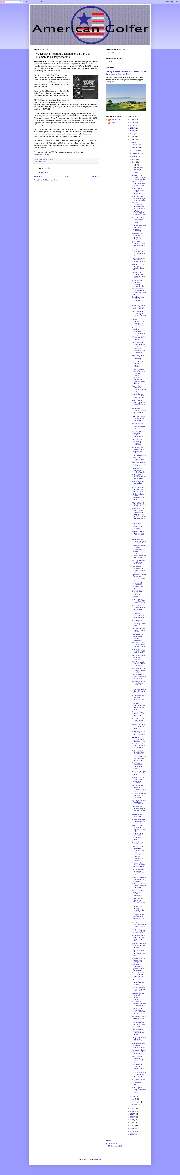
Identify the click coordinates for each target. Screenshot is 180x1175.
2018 (132, 142)
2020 (132, 137)
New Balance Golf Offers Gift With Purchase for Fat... (138, 510)
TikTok (110, 62)
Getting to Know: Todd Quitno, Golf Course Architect (139, 457)
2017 (132, 1108)
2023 (132, 128)
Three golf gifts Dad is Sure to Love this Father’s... (139, 630)
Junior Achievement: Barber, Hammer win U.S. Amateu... (138, 307)
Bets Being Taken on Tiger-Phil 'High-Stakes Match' (138, 752)
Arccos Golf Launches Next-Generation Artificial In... (139, 337)
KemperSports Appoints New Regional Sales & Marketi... (138, 380)
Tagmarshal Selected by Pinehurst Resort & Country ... (139, 577)
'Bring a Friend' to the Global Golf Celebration (139, 657)
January (135, 1105)
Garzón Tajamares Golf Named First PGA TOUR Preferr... (138, 372)
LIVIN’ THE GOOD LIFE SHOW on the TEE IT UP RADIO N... (139, 517)
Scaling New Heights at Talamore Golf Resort (139, 1018)
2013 (132, 1120)
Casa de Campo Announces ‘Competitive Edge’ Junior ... (139, 388)
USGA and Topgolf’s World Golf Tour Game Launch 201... (138, 938)
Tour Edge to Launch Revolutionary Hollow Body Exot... (138, 683)
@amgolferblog (113, 1143)
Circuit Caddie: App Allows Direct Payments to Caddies (138, 765)
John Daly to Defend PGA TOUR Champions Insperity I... (138, 836)
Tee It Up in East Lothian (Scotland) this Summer (139, 555)
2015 (132, 1114)
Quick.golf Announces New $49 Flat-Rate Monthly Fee (139, 945)
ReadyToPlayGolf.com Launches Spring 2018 (138, 960)
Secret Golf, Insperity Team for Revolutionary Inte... (138, 1081)
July (133, 159)
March (134, 1099)
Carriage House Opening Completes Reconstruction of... (139, 330)
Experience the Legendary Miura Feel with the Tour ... (138, 809)
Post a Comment (42, 172)
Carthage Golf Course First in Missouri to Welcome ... (139, 691)
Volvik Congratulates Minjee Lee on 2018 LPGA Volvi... (139, 260)
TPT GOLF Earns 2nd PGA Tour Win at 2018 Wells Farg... (139, 758)
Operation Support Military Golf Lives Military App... (138, 713)
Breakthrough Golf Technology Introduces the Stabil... (138, 996)
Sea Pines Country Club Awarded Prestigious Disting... (138, 220)
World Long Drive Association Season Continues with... (139, 828)
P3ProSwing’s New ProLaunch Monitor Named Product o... (139, 924)
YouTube (111, 53)
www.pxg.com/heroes (41, 154)
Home (67, 176)
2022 (132, 131)
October (135, 150)
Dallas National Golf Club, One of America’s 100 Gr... (139, 1045)
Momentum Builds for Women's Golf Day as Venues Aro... (139, 1051)
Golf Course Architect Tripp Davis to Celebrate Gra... (139, 802)
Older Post (94, 176)
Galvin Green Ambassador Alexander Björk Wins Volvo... (138, 967)
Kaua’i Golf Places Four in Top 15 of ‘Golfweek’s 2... (138, 1024)
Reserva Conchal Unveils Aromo (137, 843)
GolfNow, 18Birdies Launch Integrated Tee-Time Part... (139, 476)
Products (42, 161)
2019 (132, 139)
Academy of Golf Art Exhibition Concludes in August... (138, 548)
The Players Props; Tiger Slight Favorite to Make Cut (138, 871)
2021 (132, 134)
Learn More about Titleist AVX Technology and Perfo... (138, 849)
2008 (132, 1134)
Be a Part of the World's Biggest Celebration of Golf (139, 212)
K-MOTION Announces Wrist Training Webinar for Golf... (138, 706)
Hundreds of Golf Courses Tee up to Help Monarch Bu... (139, 177)
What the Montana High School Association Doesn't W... (138, 780)
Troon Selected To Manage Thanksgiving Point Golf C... (139, 952)
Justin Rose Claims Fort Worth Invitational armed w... (138, 267)
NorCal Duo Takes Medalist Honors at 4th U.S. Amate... (139, 489)
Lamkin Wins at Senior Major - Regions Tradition (138, 470)
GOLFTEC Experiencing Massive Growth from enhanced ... (138, 205)
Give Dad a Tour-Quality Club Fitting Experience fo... (139, 1003)
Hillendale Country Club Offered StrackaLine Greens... (138, 593)
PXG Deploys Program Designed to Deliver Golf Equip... (139, 608)
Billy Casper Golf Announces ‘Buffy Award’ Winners (138, 183)
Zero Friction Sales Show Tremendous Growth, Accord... (139, 676)
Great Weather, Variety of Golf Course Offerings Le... (138, 569)
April (133, 1096)
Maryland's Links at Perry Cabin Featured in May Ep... (138, 1059)
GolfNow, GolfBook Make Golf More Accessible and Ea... (138, 533)
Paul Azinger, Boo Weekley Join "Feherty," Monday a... (138, 901)
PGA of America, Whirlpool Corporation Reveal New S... (138, 283)
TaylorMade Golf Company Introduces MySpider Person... (139, 236)
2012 (132, 1122)
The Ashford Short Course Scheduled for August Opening (139, 344)
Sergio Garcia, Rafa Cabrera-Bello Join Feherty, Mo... (139, 670)
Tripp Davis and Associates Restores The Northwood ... (137, 442)
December (135, 145)
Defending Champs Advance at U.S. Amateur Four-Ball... (138, 450)
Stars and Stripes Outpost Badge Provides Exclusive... (137, 637)
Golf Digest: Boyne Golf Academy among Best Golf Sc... (138, 917)
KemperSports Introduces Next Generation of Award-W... (138, 525)
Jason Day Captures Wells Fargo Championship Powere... (138, 857)
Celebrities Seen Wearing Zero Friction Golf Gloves (137, 170)
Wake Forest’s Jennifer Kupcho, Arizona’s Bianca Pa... (138, 252)
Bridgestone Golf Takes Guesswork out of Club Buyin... (139, 864)
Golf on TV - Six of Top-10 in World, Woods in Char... (138, 974)
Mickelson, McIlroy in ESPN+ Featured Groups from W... (138, 989)
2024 (132, 125)
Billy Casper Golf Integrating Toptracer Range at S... (139, 788)
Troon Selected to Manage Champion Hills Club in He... (138, 909)
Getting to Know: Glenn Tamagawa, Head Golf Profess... (139, 1089)
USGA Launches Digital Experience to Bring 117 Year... (139, 541)
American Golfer (115, 119)
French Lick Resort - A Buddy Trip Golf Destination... (139, 879)
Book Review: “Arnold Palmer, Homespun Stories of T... (139, 885)
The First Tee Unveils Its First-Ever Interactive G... (139, 1039)
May (133, 165)
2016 (132, 1111)
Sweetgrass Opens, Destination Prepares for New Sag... (138, 425)
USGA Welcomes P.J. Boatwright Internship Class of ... (139, 698)
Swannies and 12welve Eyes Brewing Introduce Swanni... (139, 275)
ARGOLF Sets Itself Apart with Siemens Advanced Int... (138, 892)
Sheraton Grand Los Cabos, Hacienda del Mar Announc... (139, 733)
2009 (132, 1131)
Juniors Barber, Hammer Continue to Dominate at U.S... (139, 411)
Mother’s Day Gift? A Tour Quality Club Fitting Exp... (138, 726)
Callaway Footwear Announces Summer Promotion (138, 364)
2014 (132, 1117)
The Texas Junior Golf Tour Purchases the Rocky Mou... (139, 1074)
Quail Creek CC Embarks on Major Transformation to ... (139, 244)
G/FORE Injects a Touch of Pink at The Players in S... (138, 739)
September (136, 153)
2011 (132, 1125)
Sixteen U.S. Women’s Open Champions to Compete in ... (138, 322)
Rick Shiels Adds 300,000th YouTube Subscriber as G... (138, 433)
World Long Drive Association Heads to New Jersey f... (139, 198)
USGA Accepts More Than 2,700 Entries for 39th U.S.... (139, 504)
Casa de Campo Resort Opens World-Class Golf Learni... (138, 1010)
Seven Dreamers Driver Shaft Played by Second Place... (139, 622)
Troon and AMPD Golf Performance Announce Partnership (139, 228)
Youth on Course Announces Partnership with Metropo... (138, 1031)
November (135, 148)
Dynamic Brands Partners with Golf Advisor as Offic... (138, 396)
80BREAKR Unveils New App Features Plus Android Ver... (139, 418)
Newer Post (38, 176)
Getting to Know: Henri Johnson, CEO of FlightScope (138, 190)
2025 (132, 122)
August (134, 156)
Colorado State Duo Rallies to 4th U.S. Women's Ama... (138, 931)
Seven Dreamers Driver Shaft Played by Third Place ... (138, 1067)
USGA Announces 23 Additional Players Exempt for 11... (139, 464)
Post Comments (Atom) (50, 180)
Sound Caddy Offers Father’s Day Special (138, 483)
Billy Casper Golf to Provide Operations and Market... (138, 496)
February (135, 1102)
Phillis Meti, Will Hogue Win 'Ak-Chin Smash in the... (138, 585)
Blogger (112, 123)
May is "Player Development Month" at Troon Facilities (138, 981)
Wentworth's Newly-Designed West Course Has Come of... (139, 291)
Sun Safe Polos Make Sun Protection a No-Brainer (139, 795)
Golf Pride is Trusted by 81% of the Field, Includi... (138, 562)
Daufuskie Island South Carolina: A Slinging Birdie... (138, 745)
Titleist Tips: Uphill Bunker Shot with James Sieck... (138, 663)
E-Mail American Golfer (115, 1146)
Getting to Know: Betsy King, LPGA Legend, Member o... (138, 403)
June (134, 162)
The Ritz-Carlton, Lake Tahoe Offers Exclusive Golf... (139, 350)
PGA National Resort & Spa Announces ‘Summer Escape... (139, 644)
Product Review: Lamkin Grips (137, 815)
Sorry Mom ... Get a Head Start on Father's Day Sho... (139, 720)
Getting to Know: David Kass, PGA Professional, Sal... (139, 601)
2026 (132, 119)
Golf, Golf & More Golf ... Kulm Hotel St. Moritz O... (139, 773)
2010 (132, 1128)
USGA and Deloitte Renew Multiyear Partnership (138, 357)
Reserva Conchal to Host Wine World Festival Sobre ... (138, 651)
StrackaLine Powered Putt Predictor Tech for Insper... (139, 821)
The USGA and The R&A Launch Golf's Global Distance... (139, 615)
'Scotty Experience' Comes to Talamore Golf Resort (138, 299)
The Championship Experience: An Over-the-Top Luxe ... (139, 314)
